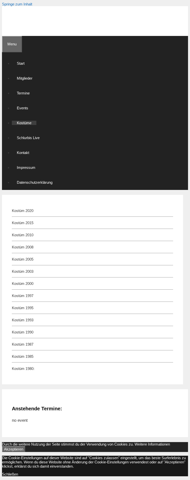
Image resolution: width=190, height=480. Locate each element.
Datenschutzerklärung (34, 182)
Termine (23, 93)
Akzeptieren (13, 449)
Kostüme (24, 123)
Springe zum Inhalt (17, 4)
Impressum (26, 167)
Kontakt (23, 152)
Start (20, 63)
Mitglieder (24, 78)
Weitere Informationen (152, 444)
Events (22, 108)
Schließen (10, 474)
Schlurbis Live (28, 138)
